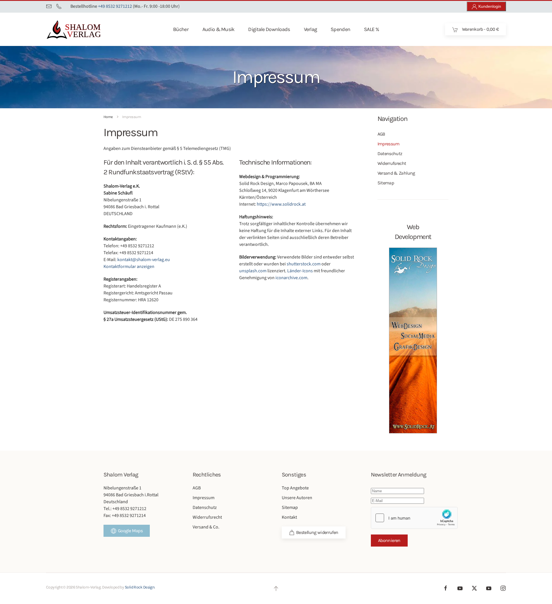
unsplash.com (253, 271)
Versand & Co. (206, 527)
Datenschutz (389, 153)
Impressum (388, 143)
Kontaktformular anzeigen (128, 266)
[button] (276, 588)
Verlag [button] (310, 29)
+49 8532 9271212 (115, 6)
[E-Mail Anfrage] (49, 6)
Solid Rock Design (139, 587)
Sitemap (385, 183)
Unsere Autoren (297, 498)
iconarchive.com (291, 278)
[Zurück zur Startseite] (83, 29)
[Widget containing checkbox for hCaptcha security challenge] (414, 518)
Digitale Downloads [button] (269, 29)
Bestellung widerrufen (317, 532)
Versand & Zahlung (396, 173)
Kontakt (289, 517)
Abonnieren (389, 540)
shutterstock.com (304, 264)
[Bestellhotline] (59, 6)
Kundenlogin (489, 6)
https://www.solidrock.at (281, 204)
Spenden (340, 29)
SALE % (371, 29)
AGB (381, 134)
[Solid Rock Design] (413, 340)
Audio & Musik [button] (218, 29)
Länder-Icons (300, 271)
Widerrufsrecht (391, 163)
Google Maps (130, 530)
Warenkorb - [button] (480, 29)
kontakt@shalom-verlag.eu (143, 259)
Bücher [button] (181, 29)
